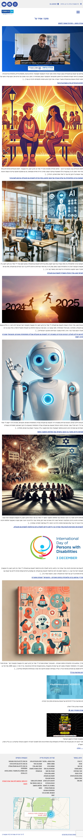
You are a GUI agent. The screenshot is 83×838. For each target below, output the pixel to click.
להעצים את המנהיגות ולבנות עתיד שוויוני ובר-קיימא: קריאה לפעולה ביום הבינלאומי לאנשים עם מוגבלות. (48, 527)
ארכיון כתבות (78, 773)
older (80, 748)
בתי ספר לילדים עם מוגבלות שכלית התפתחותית (18, 767)
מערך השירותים (78, 771)
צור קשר (80, 766)
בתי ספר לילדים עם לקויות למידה (18, 763)
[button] (78, 12)
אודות (80, 763)
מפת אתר (79, 780)
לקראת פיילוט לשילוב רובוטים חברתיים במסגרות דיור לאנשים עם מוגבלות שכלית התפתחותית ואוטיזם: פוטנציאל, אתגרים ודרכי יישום (48, 788)
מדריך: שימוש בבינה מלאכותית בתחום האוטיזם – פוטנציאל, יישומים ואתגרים (57, 577)
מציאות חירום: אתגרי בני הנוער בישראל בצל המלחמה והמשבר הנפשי (60, 432)
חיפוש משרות (78, 768)
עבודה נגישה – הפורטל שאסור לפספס (70, 23)
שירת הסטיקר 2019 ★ (75, 710)
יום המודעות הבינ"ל (76, 672)
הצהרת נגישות (78, 778)
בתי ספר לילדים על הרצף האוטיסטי (18, 761)
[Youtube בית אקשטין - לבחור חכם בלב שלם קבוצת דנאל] (4, 4)
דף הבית (80, 761)
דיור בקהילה (24, 773)
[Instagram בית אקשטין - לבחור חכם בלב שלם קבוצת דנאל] (15, 4)
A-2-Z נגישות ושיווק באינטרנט (71, 834)
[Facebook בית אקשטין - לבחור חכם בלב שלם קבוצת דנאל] (9, 4)
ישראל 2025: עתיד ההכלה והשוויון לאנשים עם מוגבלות (65, 273)
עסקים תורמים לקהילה (76, 775)
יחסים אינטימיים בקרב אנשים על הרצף (70, 83)
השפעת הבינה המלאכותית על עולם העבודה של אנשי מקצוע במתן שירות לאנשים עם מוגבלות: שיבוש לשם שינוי (46, 178)
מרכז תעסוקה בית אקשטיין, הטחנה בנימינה (16, 770)
